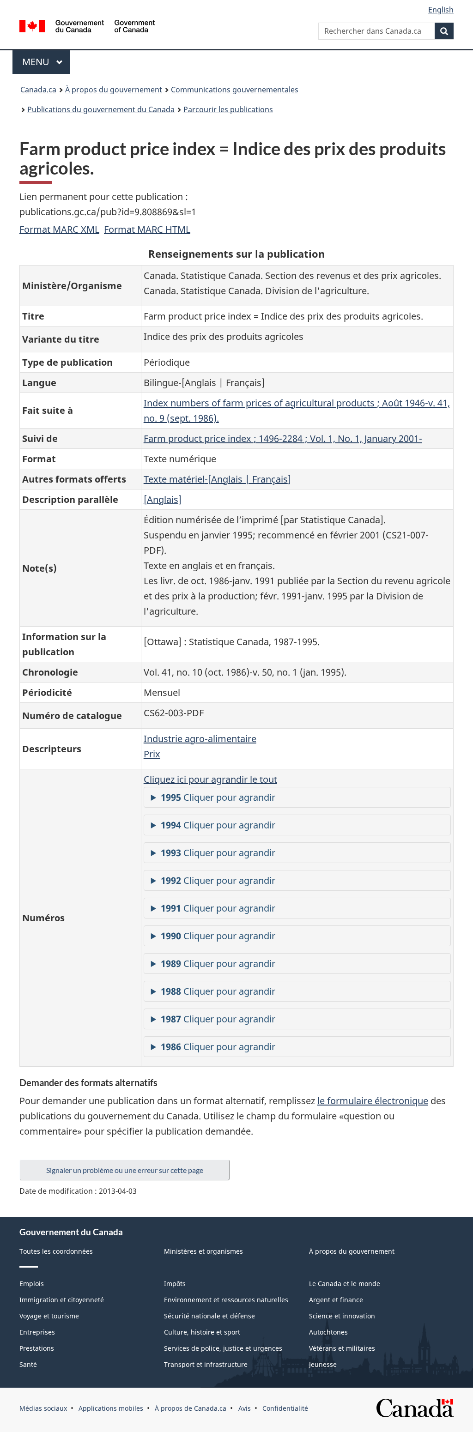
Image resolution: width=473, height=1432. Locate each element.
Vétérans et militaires (342, 1348)
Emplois (31, 1283)
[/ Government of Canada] (87, 27)
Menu (46, 61)
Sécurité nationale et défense (209, 1315)
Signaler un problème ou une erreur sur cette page (124, 1170)
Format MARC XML (59, 229)
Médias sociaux (43, 1408)
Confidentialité (285, 1408)
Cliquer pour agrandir (218, 797)
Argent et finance (336, 1299)
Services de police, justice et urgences (223, 1348)
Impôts (175, 1283)
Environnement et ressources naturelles (226, 1299)
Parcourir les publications (228, 109)
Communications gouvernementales (234, 90)
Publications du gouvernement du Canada (101, 109)
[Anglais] (163, 499)
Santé (28, 1364)
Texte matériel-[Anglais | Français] (217, 479)
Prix (152, 754)
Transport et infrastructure (206, 1364)
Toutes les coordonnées (56, 1251)
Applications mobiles (111, 1408)
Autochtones (328, 1332)
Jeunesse (323, 1364)
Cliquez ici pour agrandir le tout (210, 779)
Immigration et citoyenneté (61, 1299)
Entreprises (37, 1332)
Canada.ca (38, 90)
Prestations (36, 1348)
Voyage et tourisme (49, 1315)
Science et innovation (342, 1315)
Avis (244, 1408)
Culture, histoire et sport (202, 1332)
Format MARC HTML (147, 229)
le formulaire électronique (372, 1100)
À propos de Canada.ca (190, 1408)
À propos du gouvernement (113, 90)
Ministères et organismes (203, 1251)
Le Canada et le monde (344, 1283)
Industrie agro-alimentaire (200, 738)
